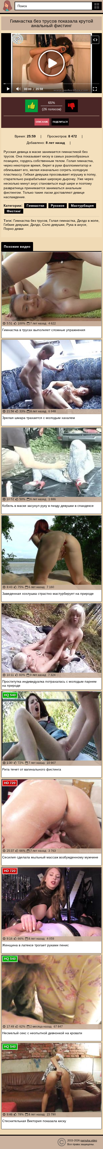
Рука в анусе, (76, 225)
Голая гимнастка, (62, 220)
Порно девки (13, 229)
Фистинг (14, 211)
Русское (57, 205)
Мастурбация (82, 205)
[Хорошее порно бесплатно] (7, 6)
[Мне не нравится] (71, 106)
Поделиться (60, 122)
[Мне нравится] (31, 106)
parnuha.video (88, 1140)
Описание (42, 122)
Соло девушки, (53, 225)
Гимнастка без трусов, (30, 220)
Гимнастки (35, 205)
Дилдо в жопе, (88, 220)
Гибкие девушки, (16, 225)
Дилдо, (35, 225)
